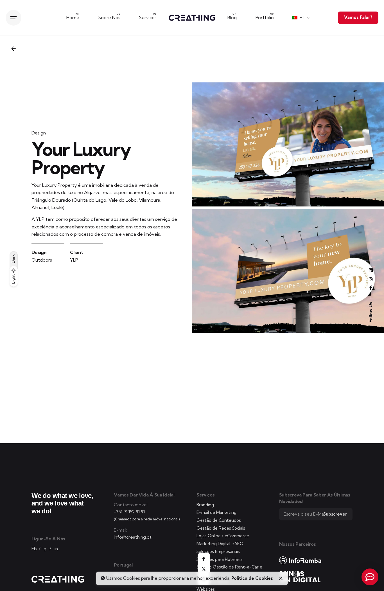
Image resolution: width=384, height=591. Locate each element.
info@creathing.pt (133, 537)
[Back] (13, 49)
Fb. (34, 548)
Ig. (45, 548)
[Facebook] (204, 559)
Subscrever (335, 514)
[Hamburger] (13, 18)
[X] (204, 569)
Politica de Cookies (252, 578)
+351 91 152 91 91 (129, 511)
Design (38, 133)
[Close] (280, 578)
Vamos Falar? (358, 17)
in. (57, 548)
